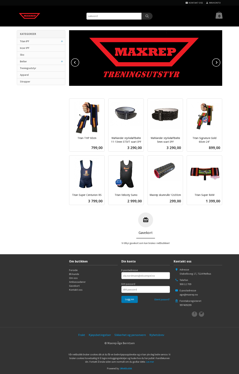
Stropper (25, 81)
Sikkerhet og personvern (130, 335)
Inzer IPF (25, 48)
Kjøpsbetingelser (100, 335)
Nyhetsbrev (156, 335)
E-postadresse (129, 270)
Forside (73, 270)
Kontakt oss (76, 289)
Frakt (81, 335)
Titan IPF (24, 41)
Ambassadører (77, 282)
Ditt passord (128, 284)
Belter (23, 61)
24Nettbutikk (126, 368)
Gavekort (74, 285)
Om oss (73, 278)
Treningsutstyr (28, 68)
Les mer (150, 361)
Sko (22, 54)
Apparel (24, 74)
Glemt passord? (162, 299)
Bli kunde (74, 274)
